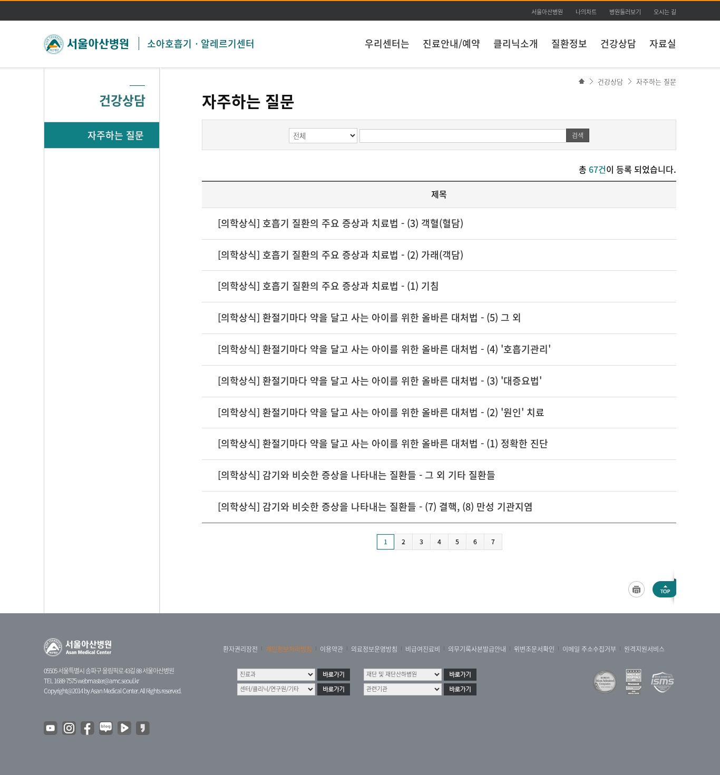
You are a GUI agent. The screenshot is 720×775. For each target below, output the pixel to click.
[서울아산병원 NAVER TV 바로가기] (125, 728)
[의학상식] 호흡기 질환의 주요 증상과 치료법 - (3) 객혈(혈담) (340, 223)
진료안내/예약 (451, 43)
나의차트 (586, 11)
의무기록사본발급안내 (477, 649)
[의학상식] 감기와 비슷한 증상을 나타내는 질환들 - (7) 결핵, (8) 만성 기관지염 (375, 506)
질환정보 (569, 43)
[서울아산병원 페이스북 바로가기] (88, 728)
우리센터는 (387, 43)
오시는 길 (665, 11)
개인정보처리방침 (289, 649)
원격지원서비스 (644, 649)
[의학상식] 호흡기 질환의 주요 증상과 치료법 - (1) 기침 (328, 286)
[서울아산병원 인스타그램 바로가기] (69, 728)
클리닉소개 (515, 43)
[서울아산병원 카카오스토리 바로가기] (143, 728)
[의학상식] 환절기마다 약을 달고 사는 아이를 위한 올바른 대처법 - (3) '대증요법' (380, 381)
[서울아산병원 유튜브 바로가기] (51, 728)
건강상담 (618, 43)
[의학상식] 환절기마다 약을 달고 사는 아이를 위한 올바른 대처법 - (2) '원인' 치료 (381, 412)
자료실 (662, 43)
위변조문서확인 (534, 649)
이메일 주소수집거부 (589, 649)
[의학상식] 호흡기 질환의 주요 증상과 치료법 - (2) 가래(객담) (340, 255)
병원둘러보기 (625, 11)
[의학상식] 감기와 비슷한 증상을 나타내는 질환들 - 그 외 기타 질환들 (356, 475)
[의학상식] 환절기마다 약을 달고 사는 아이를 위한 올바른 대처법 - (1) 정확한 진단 (383, 443)
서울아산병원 (547, 11)
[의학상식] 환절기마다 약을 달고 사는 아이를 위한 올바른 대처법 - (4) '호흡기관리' (384, 349)
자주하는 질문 (656, 81)
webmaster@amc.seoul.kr (108, 680)
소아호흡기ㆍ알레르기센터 (201, 43)
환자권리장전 (240, 649)
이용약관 (331, 649)
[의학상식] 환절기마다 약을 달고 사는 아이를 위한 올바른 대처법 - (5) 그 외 (369, 317)
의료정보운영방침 (374, 649)
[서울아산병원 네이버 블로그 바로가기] (106, 728)
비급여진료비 (422, 649)
